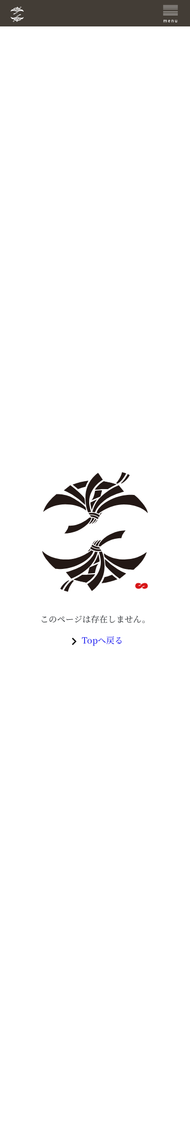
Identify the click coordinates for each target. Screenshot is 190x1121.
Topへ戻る (102, 640)
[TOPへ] (73, 14)
